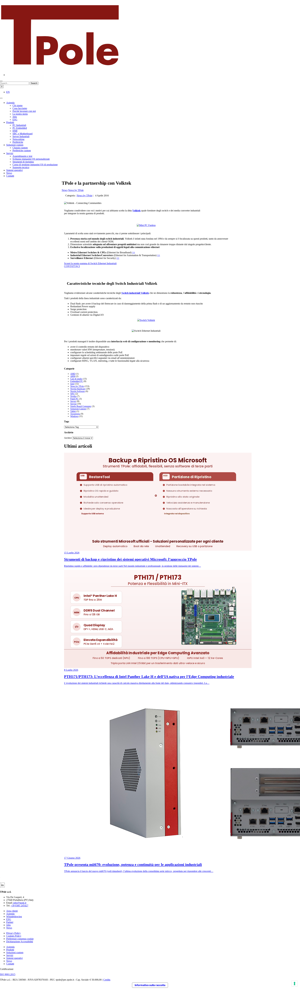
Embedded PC (76, 381)
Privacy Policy (13, 933)
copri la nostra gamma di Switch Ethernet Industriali (91, 263)
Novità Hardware (77, 389)
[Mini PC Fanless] (146, 320)
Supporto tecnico (20, 167)
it (1, 86)
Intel (72, 384)
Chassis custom (20, 147)
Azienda (10, 102)
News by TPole (76, 190)
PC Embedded (19, 128)
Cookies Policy (13, 936)
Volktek (136, 210)
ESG (14, 119)
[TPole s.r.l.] (60, 69)
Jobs (14, 116)
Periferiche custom (21, 150)
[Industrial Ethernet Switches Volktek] (146, 225)
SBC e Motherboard (22, 133)
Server (73, 401)
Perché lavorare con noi (24, 111)
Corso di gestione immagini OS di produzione (35, 164)
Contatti (10, 176)
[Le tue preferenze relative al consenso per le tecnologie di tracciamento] (295, 983)
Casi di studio (76, 379)
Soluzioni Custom (78, 409)
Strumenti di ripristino (23, 161)
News (9, 173)
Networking (18, 139)
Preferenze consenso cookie (20, 938)
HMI (14, 130)
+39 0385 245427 (19, 905)
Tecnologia (75, 414)
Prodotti (10, 122)
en (8, 92)
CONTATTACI (72, 266)
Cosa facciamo (19, 108)
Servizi (9, 153)
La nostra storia (20, 114)
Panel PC (74, 399)
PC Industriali (19, 125)
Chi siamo (17, 105)
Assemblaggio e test (22, 156)
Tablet (73, 411)
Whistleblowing (14, 916)
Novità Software (77, 391)
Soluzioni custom (14, 145)
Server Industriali (20, 136)
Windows (74, 416)
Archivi (68, 438)
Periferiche (17, 142)
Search (34, 83)
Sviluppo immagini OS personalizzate (31, 159)
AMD (72, 374)
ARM (72, 376)
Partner (9, 922)
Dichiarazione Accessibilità (19, 941)
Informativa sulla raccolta (150, 985)
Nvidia (73, 396)
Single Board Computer (80, 406)
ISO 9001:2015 (7, 974)
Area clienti (12, 911)
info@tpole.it (19, 902)
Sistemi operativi (14, 170)
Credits (106, 979)
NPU (72, 394)
